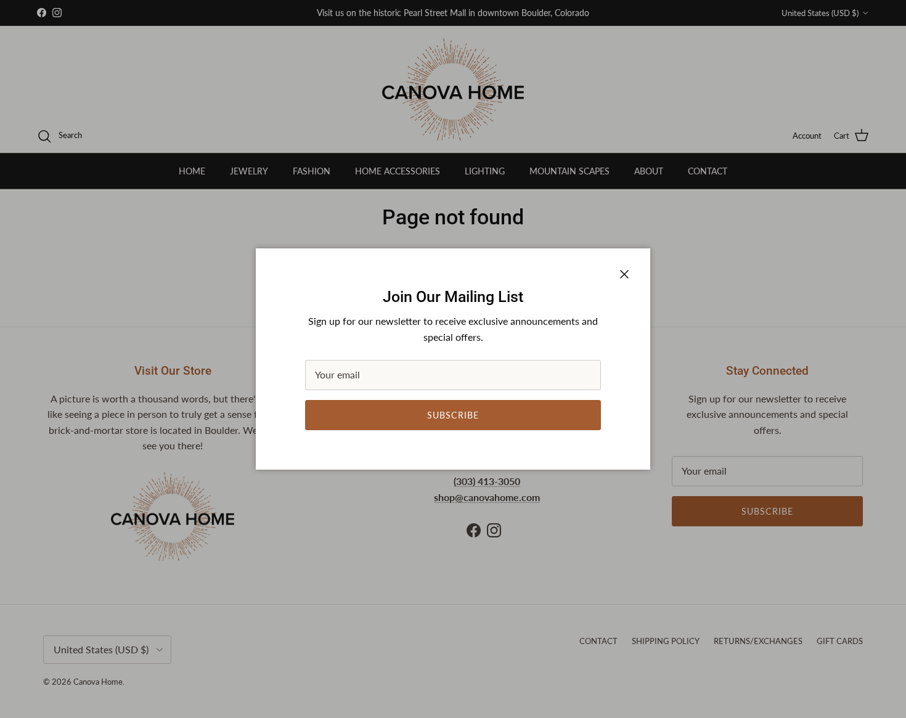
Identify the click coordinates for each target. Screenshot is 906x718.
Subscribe (453, 415)
